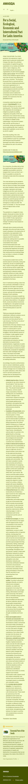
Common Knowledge (13, 776)
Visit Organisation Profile (10, 759)
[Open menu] (4, 9)
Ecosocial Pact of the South (10, 40)
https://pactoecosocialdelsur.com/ (12, 152)
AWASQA (9, 4)
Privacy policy (19, 780)
